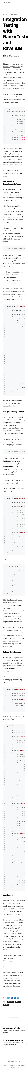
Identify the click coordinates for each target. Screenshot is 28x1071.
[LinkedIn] (15, 998)
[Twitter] (8, 998)
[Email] (18, 998)
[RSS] (19, 1061)
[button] (23, 2)
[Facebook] (11, 998)
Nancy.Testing (20, 420)
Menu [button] (8, 2)
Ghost (14, 1065)
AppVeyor (6, 972)
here (22, 955)
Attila (22, 1065)
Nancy (18, 1002)
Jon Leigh (9, 55)
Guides (6, 1004)
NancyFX (6, 67)
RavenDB (16, 67)
